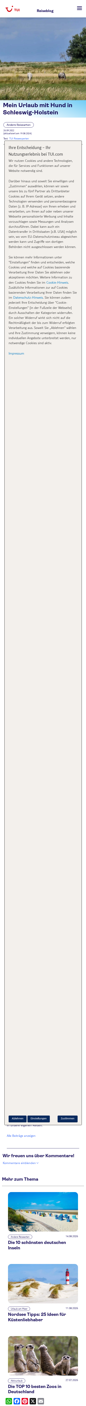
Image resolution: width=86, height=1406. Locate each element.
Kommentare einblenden (19, 1163)
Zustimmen (67, 1118)
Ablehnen (17, 1118)
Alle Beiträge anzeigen (21, 1135)
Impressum (16, 353)
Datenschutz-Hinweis (28, 297)
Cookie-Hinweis (56, 282)
